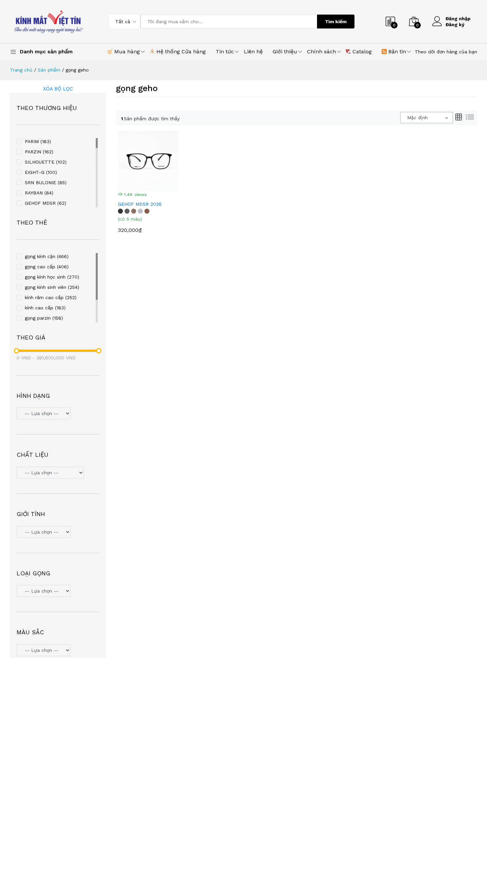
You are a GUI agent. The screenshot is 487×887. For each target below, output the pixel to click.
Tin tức (225, 51)
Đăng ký (455, 24)
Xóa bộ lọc (58, 89)
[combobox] (426, 117)
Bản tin (396, 51)
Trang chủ (21, 70)
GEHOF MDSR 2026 (140, 204)
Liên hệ (253, 51)
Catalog (361, 51)
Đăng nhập (458, 18)
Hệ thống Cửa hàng (180, 51)
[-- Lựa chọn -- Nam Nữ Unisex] (58, 533)
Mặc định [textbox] (417, 117)
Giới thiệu (285, 51)
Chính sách (321, 51)
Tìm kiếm (336, 21)
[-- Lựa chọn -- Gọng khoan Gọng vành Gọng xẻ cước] (58, 592)
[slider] (16, 350)
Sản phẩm (49, 70)
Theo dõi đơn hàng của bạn (446, 51)
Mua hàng (126, 51)
